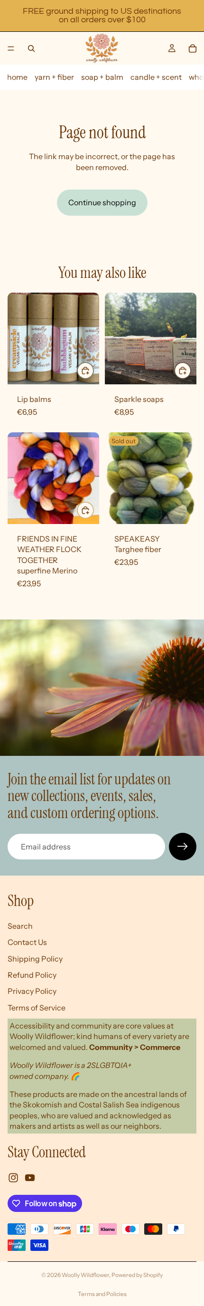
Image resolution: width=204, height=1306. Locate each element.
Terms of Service (36, 1007)
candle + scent (156, 77)
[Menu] (11, 48)
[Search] (31, 48)
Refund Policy (32, 975)
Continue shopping (102, 202)
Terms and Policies (102, 1293)
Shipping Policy (35, 958)
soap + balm (102, 77)
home (17, 77)
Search (20, 926)
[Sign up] (182, 846)
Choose (93, 370)
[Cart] (192, 48)
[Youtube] (30, 1177)
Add (93, 510)
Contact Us (27, 942)
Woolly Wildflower (85, 1274)
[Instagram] (13, 1177)
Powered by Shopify (137, 1274)
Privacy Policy (32, 991)
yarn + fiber (54, 77)
